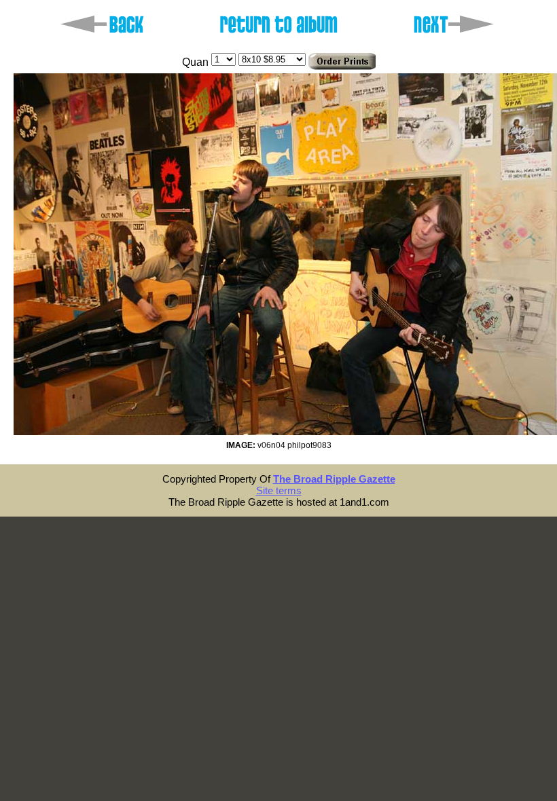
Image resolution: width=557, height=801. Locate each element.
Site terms (279, 490)
